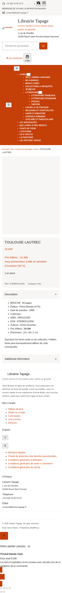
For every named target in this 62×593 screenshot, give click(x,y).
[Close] (4, 536)
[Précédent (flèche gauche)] (1, 591)
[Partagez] (7, 588)
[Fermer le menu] (17, 68)
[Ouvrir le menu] (9, 105)
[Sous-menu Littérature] (40, 92)
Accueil (5, 149)
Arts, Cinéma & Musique (22, 149)
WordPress (34, 528)
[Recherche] (43, 46)
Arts (36, 149)
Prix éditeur (11, 257)
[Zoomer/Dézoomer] (1, 588)
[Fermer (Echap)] (10, 588)
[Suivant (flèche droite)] (4, 591)
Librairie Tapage (33, 20)
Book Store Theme (10, 528)
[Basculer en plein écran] (4, 588)
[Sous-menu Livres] (29, 74)
